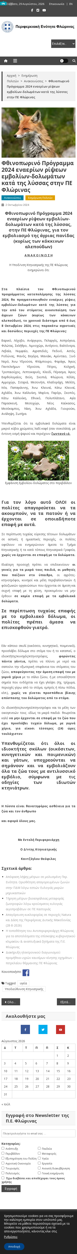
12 (26, 1071)
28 (47, 1086)
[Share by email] (57, 972)
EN (71, 4)
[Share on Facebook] (25, 972)
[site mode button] (64, 61)
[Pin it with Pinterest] (41, 972)
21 (47, 1079)
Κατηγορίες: (11, 1144)
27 (37, 1086)
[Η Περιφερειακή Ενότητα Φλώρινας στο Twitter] (42, 1029)
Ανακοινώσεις (12, 198)
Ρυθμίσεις (10, 1237)
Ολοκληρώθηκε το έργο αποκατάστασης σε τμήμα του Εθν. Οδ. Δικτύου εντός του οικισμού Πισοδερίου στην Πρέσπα (13, 1002)
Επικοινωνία (56, 4)
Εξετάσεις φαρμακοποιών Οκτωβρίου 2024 (67, 1002)
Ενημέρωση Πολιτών (40, 198)
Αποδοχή (14, 1246)
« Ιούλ (5, 1104)
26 (26, 1086)
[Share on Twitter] (33, 972)
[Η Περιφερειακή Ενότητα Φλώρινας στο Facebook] (25, 1029)
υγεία (23, 983)
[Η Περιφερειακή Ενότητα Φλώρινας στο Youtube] (60, 1029)
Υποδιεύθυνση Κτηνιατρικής (24, 989)
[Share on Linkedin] (49, 972)
